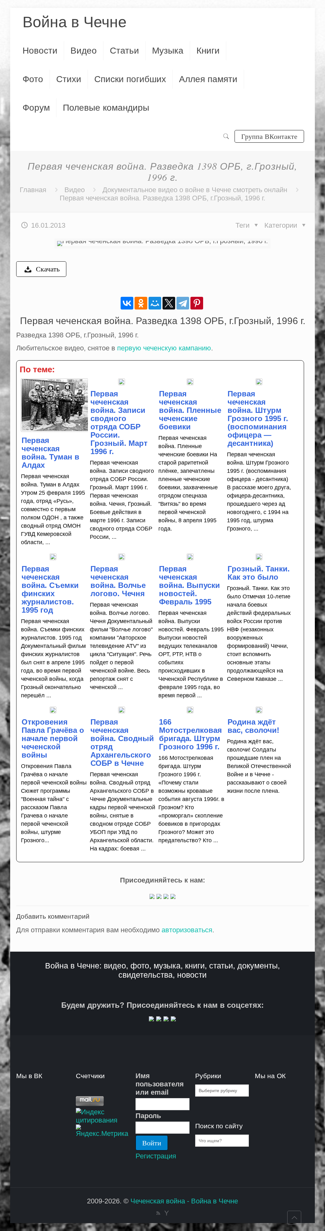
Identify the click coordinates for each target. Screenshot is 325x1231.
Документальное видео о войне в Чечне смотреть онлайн (195, 190)
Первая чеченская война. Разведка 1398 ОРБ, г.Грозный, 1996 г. (162, 198)
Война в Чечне (75, 22)
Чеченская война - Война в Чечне (184, 1201)
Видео (74, 190)
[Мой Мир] (155, 303)
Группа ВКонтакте (269, 136)
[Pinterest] (196, 303)
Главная (33, 190)
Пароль (148, 1116)
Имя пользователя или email (160, 1084)
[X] (168, 303)
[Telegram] (182, 303)
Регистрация (156, 1156)
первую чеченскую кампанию (164, 348)
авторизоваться (187, 930)
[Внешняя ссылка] (152, 897)
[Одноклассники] (141, 303)
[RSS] (158, 1213)
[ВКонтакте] (127, 303)
